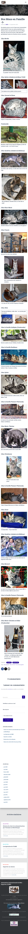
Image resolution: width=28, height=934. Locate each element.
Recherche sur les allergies (9, 739)
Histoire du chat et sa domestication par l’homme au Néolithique (14, 826)
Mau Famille (12, 664)
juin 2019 (5, 784)
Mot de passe (6, 709)
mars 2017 (6, 792)
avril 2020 (6, 782)
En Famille (9, 662)
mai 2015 (5, 802)
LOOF (14, 896)
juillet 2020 (6, 779)
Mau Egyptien (15, 662)
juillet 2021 (6, 777)
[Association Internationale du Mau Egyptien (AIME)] (4, 2)
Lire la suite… (5, 835)
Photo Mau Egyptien (19, 664)
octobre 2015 (6, 797)
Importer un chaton (8, 736)
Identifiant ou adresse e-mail (9, 703)
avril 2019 (6, 787)
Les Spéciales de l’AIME (9, 734)
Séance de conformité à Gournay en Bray (12, 741)
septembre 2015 (7, 799)
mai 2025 (5, 769)
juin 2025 (5, 766)
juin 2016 (5, 794)
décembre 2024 (7, 774)
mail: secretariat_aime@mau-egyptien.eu (14, 899)
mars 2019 (6, 789)
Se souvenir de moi (8, 715)
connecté (9, 689)
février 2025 (6, 772)
